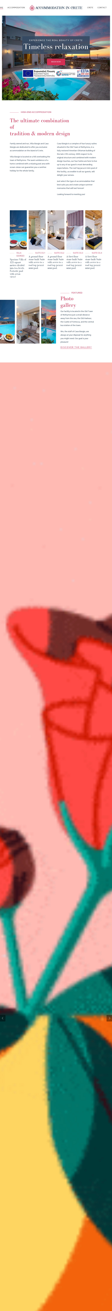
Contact (102, 8)
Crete (90, 8)
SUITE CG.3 (78, 252)
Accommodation (16, 8)
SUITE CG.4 (97, 252)
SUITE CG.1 (40, 252)
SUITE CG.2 (59, 252)
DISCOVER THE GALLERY (76, 348)
